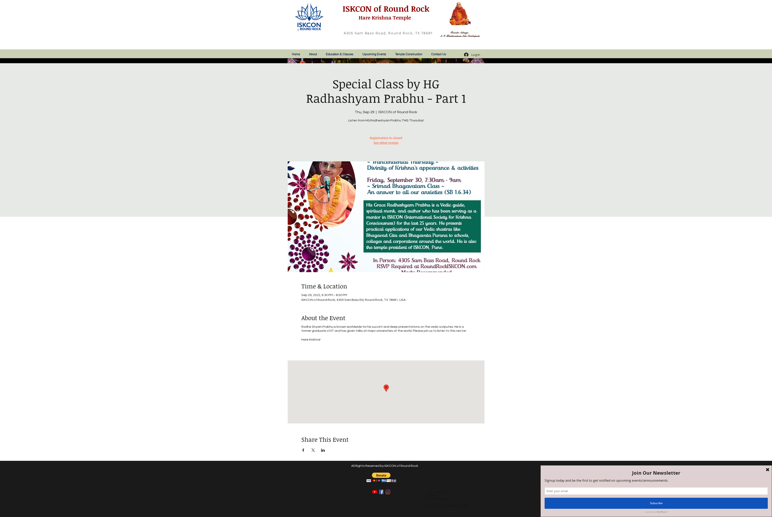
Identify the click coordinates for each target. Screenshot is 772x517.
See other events (386, 142)
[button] (381, 477)
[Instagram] (388, 492)
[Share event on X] (313, 450)
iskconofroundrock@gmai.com (444, 505)
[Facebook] (381, 492)
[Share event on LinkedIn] (323, 450)
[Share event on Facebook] (303, 450)
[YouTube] (374, 492)
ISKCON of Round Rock (384, 8)
